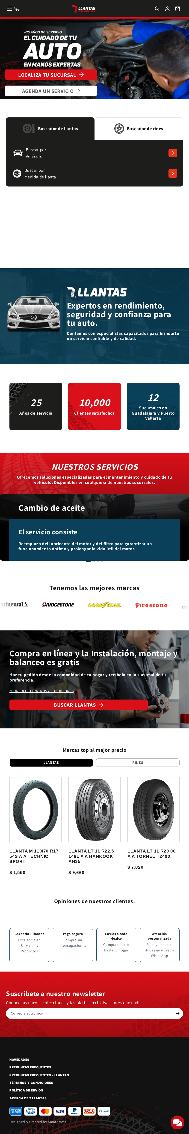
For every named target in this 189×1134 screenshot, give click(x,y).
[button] (10, 9)
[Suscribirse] (178, 1013)
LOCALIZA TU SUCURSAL (47, 74)
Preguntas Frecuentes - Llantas (39, 1075)
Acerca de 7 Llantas (28, 1098)
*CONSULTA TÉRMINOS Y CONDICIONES (41, 690)
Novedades (19, 1059)
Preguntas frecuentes (30, 1067)
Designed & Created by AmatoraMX (38, 1121)
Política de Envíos (26, 1090)
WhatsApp (159, 955)
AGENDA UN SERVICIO (48, 91)
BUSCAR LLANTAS (75, 704)
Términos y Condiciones (31, 1083)
